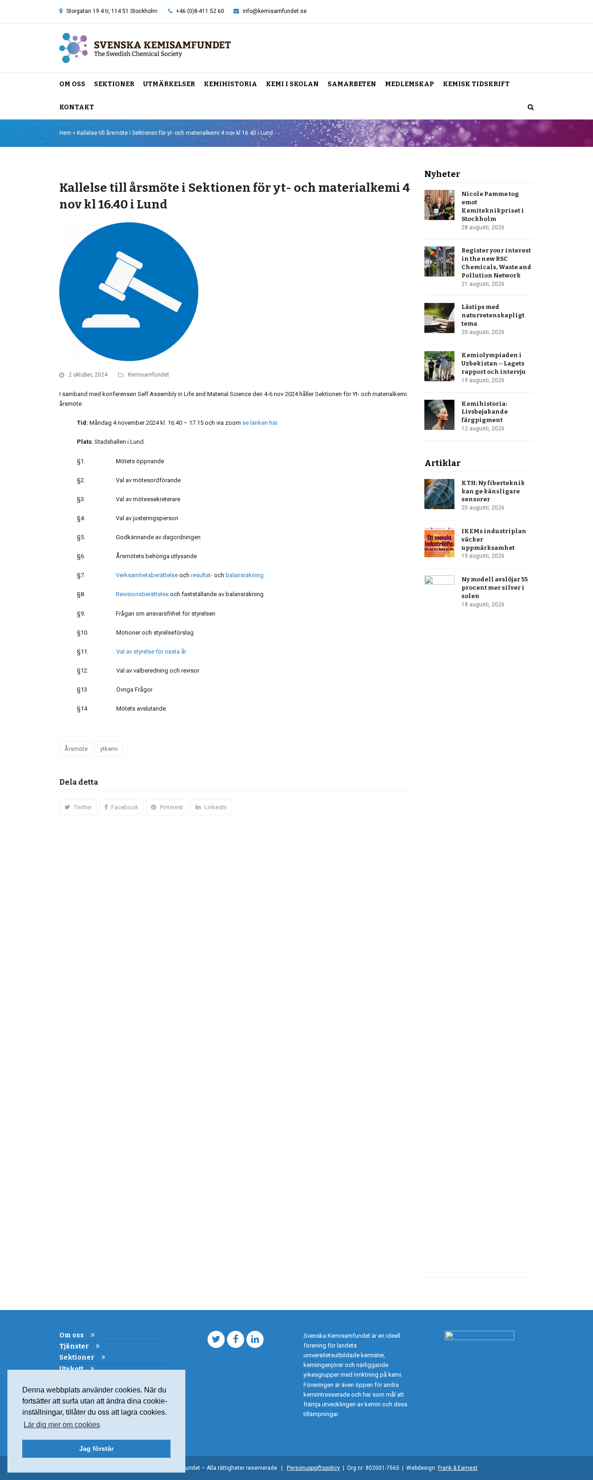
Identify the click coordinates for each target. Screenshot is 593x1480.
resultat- (201, 575)
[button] (531, 107)
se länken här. (260, 422)
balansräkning (245, 575)
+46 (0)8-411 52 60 (200, 11)
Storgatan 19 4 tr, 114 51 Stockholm (112, 11)
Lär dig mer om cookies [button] (62, 1425)
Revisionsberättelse (142, 594)
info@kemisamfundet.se (275, 11)
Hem (65, 133)
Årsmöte (76, 748)
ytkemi (109, 748)
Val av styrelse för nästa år (151, 651)
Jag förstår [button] (96, 1448)
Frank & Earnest (458, 1468)
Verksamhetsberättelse (147, 575)
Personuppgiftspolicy (313, 1468)
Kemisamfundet (148, 375)
